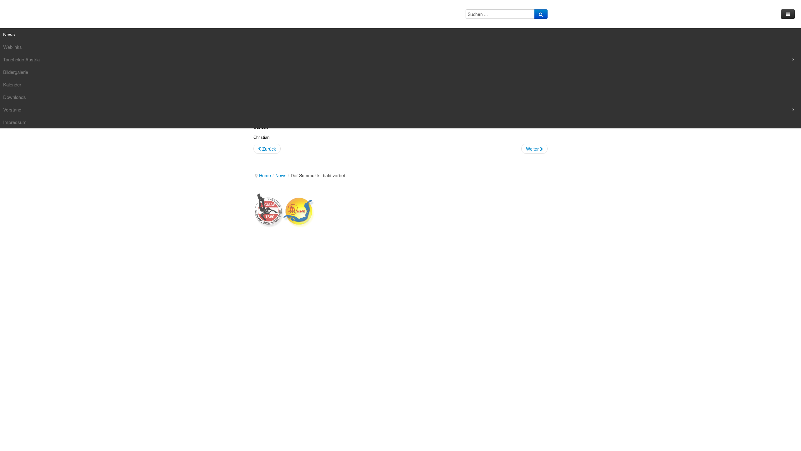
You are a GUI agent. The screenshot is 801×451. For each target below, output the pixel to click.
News (280, 175)
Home (265, 175)
